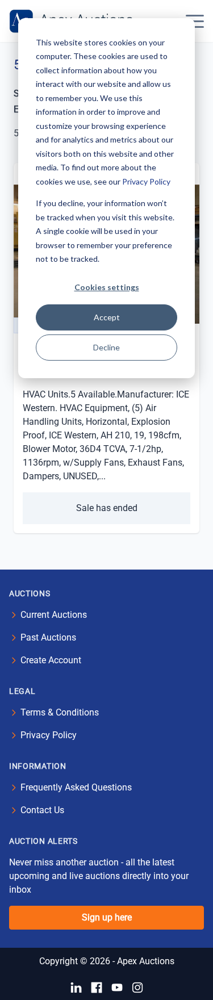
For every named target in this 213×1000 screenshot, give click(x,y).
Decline (106, 347)
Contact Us (42, 810)
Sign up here (107, 917)
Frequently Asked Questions (76, 787)
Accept (107, 317)
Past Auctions (48, 637)
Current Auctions (53, 614)
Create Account (50, 660)
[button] (194, 21)
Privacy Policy (146, 181)
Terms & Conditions (59, 712)
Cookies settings (106, 287)
